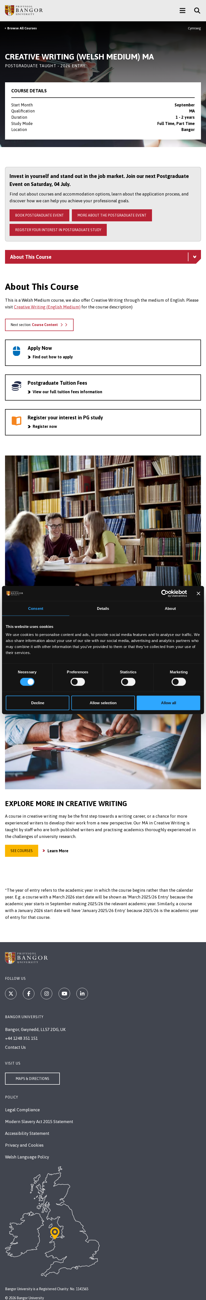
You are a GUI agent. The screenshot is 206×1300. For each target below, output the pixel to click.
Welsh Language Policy (27, 1156)
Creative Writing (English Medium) (47, 306)
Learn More (57, 851)
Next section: (34, 325)
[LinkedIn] (82, 993)
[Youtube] (64, 993)
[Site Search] (195, 10)
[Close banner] (198, 593)
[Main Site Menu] (182, 10)
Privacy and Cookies (24, 1145)
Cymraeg (194, 28)
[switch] (78, 682)
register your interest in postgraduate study (58, 230)
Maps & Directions (32, 1079)
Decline (37, 702)
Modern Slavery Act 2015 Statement (39, 1121)
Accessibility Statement (27, 1133)
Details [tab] (103, 608)
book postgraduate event (39, 215)
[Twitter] (11, 993)
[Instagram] (46, 993)
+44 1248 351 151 (21, 1038)
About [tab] (170, 608)
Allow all (168, 702)
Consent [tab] (35, 608)
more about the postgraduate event (111, 215)
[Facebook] (28, 993)
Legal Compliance (22, 1109)
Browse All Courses (22, 28)
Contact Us (15, 1047)
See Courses (22, 851)
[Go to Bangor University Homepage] (24, 10)
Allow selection (103, 702)
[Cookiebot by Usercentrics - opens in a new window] (165, 593)
